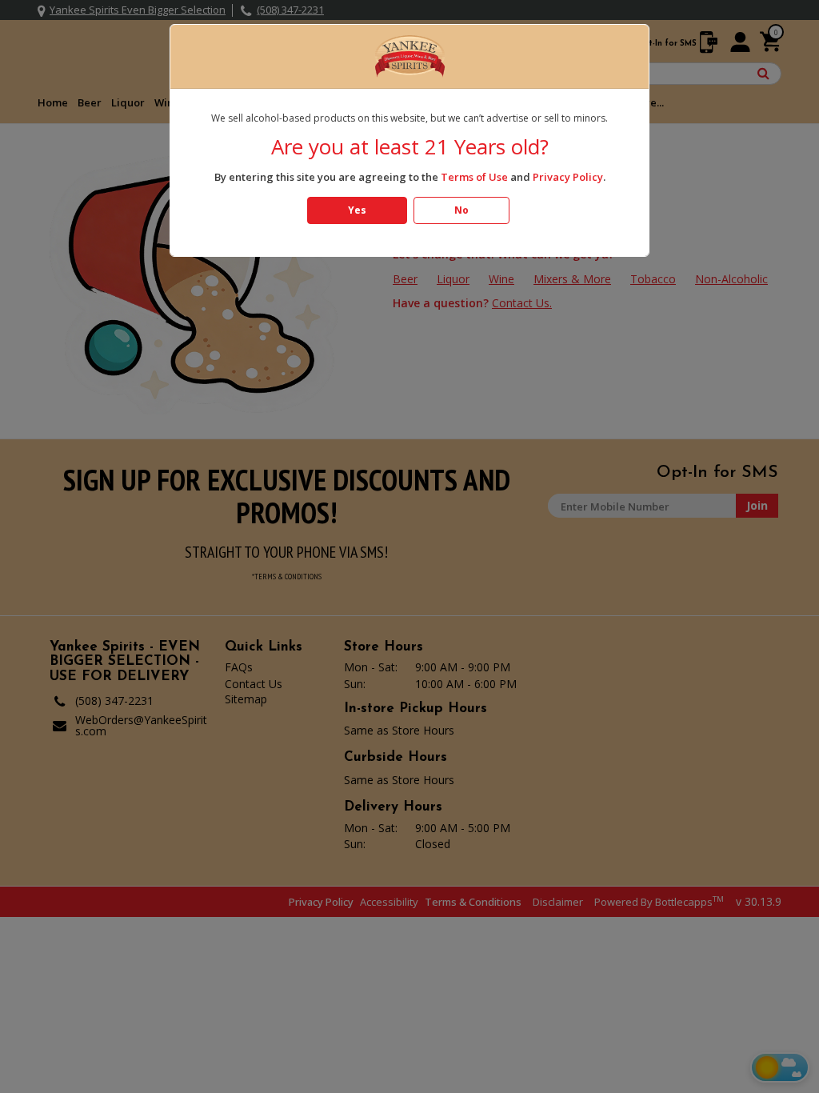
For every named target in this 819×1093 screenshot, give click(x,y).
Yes (357, 210)
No (461, 210)
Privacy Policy (568, 177)
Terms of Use (474, 177)
